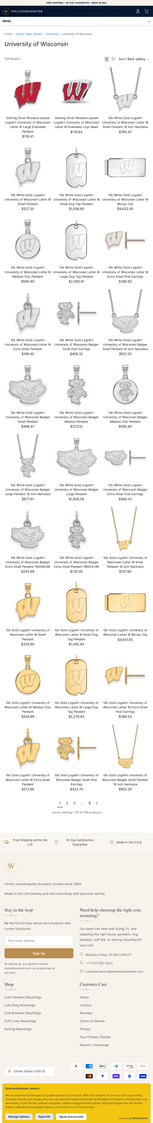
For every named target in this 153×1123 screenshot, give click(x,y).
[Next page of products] (97, 803)
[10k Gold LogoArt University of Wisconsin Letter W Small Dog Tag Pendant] (76, 602)
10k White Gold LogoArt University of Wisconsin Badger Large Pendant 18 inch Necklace (28, 489)
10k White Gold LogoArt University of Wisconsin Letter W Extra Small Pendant (28, 344)
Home (8, 33)
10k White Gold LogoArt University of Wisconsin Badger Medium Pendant (76, 417)
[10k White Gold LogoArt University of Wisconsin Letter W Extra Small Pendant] (27, 312)
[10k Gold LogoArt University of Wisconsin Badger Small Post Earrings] (76, 747)
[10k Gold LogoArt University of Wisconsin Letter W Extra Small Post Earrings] (125, 675)
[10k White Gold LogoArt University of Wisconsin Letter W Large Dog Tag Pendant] (76, 240)
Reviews (86, 1013)
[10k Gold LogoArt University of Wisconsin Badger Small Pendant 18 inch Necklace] (125, 747)
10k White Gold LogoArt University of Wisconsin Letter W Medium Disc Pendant (28, 272)
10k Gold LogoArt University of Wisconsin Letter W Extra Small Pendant (28, 779)
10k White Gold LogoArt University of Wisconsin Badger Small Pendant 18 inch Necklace (125, 344)
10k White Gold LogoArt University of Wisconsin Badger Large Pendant (76, 489)
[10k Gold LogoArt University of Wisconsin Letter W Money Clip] (125, 602)
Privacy (85, 1029)
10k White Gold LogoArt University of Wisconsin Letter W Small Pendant (28, 199)
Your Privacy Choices (95, 1037)
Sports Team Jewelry (29, 33)
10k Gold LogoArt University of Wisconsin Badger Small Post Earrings (76, 779)
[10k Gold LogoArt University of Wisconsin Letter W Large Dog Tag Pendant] (76, 675)
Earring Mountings (18, 1029)
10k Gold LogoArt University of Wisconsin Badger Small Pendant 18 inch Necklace (125, 779)
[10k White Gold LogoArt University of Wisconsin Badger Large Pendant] (76, 457)
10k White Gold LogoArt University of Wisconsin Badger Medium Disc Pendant (125, 417)
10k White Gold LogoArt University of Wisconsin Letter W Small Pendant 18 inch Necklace (125, 122)
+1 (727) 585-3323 (99, 963)
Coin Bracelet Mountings (22, 1013)
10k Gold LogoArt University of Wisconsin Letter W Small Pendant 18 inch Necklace (125, 562)
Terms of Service (92, 1021)
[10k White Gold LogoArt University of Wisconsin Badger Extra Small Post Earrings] (125, 457)
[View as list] (113, 59)
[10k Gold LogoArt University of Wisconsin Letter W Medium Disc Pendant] (27, 675)
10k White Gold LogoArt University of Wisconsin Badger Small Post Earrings (76, 344)
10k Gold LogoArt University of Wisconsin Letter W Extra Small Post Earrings (125, 707)
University (52, 33)
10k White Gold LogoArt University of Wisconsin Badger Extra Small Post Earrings (125, 489)
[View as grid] (106, 59)
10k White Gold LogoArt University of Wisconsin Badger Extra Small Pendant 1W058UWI (27, 562)
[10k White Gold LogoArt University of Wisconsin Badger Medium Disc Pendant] (125, 385)
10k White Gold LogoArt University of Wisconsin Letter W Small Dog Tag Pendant (76, 199)
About (84, 997)
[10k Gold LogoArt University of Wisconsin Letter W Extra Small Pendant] (27, 747)
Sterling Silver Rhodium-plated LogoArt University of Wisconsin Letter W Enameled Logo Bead (76, 122)
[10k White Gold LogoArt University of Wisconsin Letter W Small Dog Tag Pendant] (76, 167)
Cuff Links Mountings (20, 1021)
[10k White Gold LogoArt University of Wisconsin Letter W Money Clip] (125, 167)
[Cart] (146, 11)
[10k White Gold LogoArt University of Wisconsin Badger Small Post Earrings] (76, 312)
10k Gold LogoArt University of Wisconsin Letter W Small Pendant (28, 634)
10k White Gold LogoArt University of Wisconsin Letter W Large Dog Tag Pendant (76, 272)
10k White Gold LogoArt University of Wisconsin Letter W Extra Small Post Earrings (125, 272)
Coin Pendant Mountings (22, 997)
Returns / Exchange (94, 1045)
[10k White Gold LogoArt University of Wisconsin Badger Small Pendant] (27, 385)
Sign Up (39, 953)
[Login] (138, 11)
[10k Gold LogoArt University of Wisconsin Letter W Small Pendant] (27, 602)
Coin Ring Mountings (19, 1005)
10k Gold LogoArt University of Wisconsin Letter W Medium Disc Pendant (27, 707)
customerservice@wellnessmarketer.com (114, 971)
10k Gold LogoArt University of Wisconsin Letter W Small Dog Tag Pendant (76, 634)
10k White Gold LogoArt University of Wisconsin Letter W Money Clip (125, 199)
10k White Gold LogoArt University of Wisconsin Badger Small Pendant (28, 417)
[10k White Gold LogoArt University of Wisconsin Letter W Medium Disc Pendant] (27, 240)
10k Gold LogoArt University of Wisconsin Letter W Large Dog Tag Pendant (76, 707)
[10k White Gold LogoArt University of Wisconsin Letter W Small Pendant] (27, 167)
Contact (85, 1005)
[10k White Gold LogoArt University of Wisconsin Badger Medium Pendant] (76, 385)
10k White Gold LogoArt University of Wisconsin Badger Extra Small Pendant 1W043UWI (76, 562)
